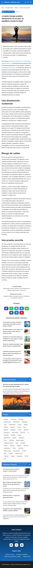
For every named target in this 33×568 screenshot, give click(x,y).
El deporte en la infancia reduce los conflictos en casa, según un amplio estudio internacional (13, 338)
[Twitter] (16, 308)
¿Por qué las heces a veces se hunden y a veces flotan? (11, 470)
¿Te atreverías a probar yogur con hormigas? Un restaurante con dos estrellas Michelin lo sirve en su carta (12, 360)
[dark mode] (28, 2)
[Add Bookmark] (18, 12)
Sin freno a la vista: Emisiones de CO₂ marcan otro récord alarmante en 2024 (16, 385)
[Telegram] (21, 308)
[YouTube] (21, 545)
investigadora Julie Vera (8, 67)
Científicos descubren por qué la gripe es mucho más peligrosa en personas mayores (12, 353)
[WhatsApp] (11, 308)
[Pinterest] (21, 312)
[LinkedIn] (16, 312)
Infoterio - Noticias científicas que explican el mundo (19, 564)
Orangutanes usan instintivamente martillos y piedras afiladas (12, 509)
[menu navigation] (2, 2)
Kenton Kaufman (12, 170)
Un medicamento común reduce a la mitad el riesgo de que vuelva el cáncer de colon (13, 331)
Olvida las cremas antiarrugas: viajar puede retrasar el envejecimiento (13, 345)
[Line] (27, 308)
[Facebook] (6, 308)
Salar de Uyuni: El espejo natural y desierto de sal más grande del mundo (12, 484)
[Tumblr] (11, 312)
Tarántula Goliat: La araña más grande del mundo (11, 496)
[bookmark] (30, 2)
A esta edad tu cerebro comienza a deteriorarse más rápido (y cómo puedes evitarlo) (12, 324)
